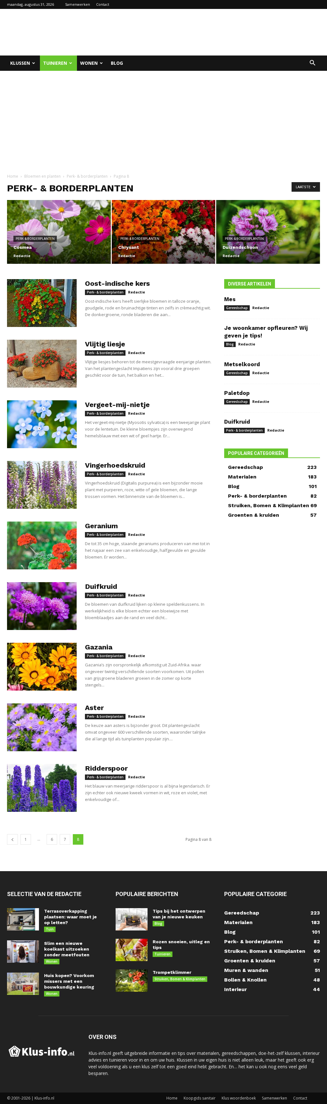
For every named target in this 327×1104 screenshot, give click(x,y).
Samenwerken (77, 4)
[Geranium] (42, 545)
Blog (117, 63)
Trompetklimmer (172, 972)
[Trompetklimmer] (132, 980)
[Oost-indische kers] (42, 303)
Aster (94, 708)
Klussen (20, 63)
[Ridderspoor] (42, 788)
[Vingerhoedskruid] (42, 485)
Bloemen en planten (42, 176)
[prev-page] (12, 839)
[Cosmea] (59, 232)
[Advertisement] (203, 32)
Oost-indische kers (117, 283)
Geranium (101, 526)
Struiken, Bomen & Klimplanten (180, 979)
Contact (102, 4)
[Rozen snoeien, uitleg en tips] (132, 950)
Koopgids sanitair (200, 1098)
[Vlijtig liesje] (42, 364)
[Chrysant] (164, 232)
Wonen (89, 63)
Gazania (98, 647)
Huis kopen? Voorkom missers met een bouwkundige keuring (69, 981)
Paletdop (237, 393)
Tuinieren (55, 63)
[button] (312, 64)
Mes (230, 299)
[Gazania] (42, 667)
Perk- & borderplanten (87, 176)
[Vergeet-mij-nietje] (42, 424)
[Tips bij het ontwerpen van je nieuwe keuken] (132, 919)
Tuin (50, 929)
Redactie (21, 255)
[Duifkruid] (42, 606)
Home (12, 176)
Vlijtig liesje (105, 344)
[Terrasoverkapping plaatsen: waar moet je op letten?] (23, 919)
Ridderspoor (106, 768)
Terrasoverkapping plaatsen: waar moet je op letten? (70, 916)
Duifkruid (101, 586)
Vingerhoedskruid (115, 465)
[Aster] (42, 727)
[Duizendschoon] (268, 232)
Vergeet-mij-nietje (117, 405)
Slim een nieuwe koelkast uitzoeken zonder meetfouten (66, 949)
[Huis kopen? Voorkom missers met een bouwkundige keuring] (23, 984)
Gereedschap (237, 308)
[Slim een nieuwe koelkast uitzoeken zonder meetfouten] (23, 951)
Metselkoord (242, 364)
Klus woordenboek (239, 1098)
